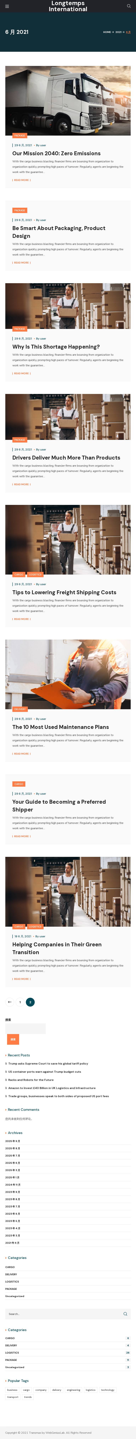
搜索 (8, 1020)
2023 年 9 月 (12, 1192)
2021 (118, 32)
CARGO (19, 574)
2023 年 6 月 (12, 1213)
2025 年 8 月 (12, 1148)
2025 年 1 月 (12, 1177)
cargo (26, 1390)
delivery (56, 1390)
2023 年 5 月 (12, 1221)
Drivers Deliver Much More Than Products (66, 457)
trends (28, 1397)
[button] (129, 6)
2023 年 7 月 (12, 1206)
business (12, 1390)
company (41, 1390)
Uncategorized (14, 1296)
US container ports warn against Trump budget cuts (44, 1072)
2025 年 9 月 (12, 1141)
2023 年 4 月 (12, 1228)
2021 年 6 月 (12, 1242)
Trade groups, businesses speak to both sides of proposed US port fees (58, 1096)
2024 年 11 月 (13, 1184)
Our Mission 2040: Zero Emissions (56, 153)
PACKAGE (20, 135)
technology (107, 1390)
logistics (90, 1390)
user (43, 145)
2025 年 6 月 (12, 1162)
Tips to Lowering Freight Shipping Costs (64, 592)
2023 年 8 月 (12, 1199)
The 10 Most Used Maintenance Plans (60, 727)
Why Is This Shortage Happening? (56, 346)
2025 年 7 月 (12, 1155)
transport (12, 1397)
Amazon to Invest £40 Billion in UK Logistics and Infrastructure (52, 1088)
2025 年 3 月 (12, 1170)
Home (107, 32)
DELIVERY (20, 709)
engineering (73, 1390)
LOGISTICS (35, 574)
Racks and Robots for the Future (31, 1080)
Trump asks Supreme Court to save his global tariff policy (48, 1063)
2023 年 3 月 (12, 1235)
